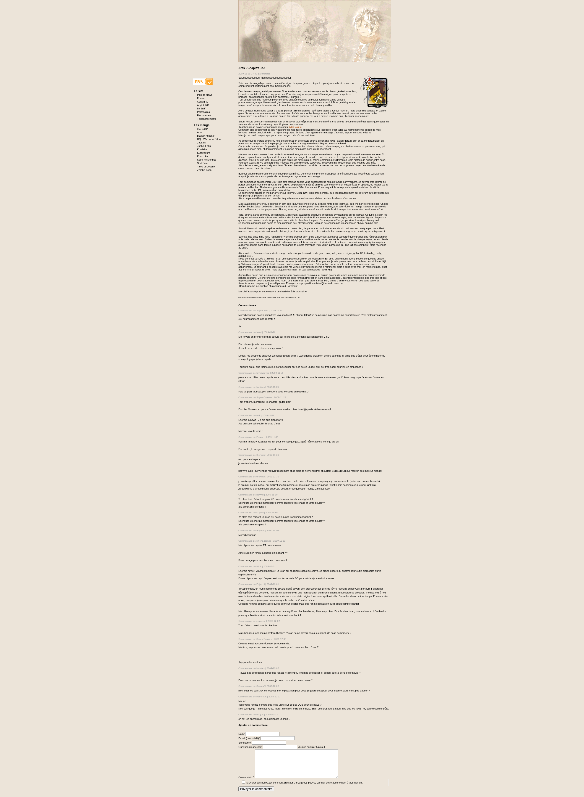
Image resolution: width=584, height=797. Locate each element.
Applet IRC (203, 105)
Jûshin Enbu (204, 146)
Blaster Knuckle (205, 135)
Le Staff (201, 108)
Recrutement (204, 115)
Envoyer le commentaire (256, 789)
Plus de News (204, 94)
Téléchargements (206, 118)
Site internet (245, 742)
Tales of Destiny (206, 166)
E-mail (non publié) (249, 738)
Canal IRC (203, 101)
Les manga (201, 125)
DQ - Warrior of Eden (209, 139)
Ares (199, 132)
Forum (200, 98)
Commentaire (246, 777)
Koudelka (202, 149)
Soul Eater (203, 163)
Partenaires (203, 112)
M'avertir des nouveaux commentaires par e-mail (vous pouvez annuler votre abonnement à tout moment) (304, 782)
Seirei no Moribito (206, 159)
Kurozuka (202, 156)
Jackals (201, 142)
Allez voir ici (295, 127)
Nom (241, 734)
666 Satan (202, 128)
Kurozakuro (203, 152)
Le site (198, 91)
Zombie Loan (204, 170)
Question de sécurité (250, 747)
